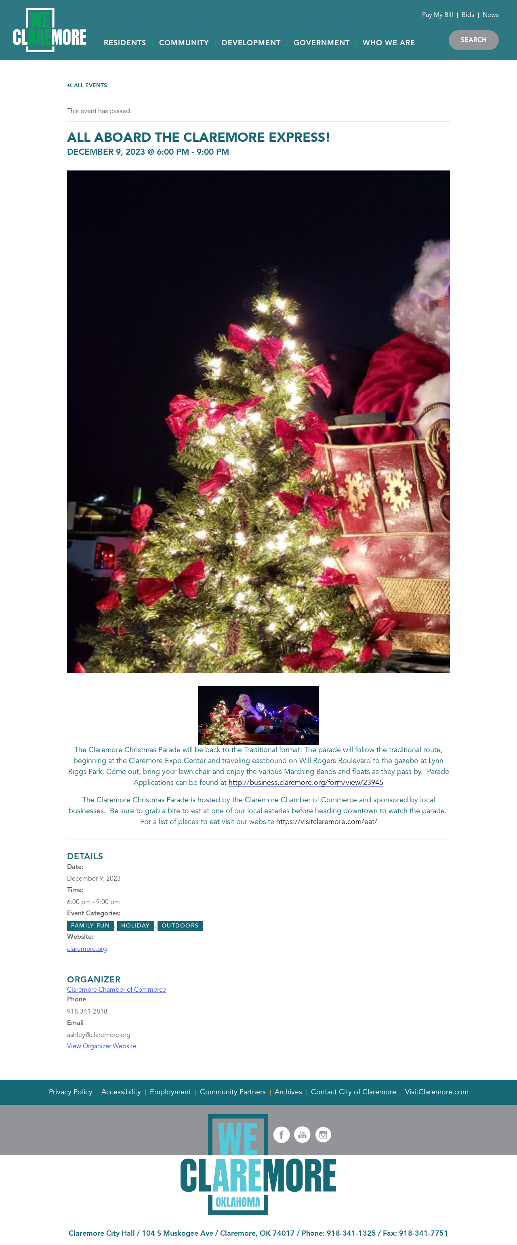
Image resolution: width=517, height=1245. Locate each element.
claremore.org (87, 949)
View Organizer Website (102, 1046)
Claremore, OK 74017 (257, 1233)
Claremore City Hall (102, 1233)
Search (474, 40)
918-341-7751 (423, 1233)
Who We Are (389, 43)
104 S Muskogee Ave (177, 1233)
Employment (170, 1092)
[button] (125, 43)
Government (322, 43)
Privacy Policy (70, 1092)
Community (184, 43)
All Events (89, 85)
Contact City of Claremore (353, 1092)
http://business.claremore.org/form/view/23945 (306, 783)
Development (251, 43)
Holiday (135, 926)
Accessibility (121, 1092)
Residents (125, 43)
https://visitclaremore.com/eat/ (326, 822)
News (491, 15)
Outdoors (180, 926)
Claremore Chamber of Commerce (116, 990)
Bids (468, 15)
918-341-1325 (351, 1233)
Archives (288, 1092)
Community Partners (233, 1092)
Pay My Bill (437, 15)
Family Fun (90, 926)
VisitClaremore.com (437, 1092)
